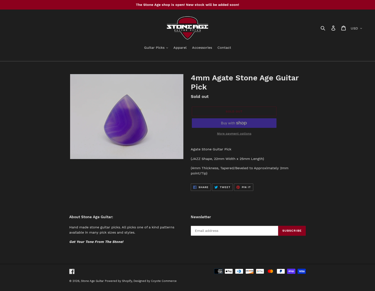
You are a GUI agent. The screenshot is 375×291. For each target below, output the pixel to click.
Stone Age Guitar (92, 281)
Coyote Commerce (164, 281)
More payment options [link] (234, 133)
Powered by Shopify (118, 281)
